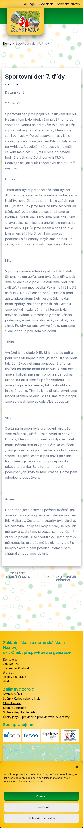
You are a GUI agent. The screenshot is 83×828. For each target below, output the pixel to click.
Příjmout (41, 796)
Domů (7, 43)
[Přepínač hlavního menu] (72, 16)
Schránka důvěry (68, 4)
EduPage (28, 4)
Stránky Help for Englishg (20, 712)
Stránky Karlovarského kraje (22, 698)
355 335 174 (11, 663)
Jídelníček (46, 4)
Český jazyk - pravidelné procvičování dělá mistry (36, 717)
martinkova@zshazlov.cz (19, 668)
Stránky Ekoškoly (14, 707)
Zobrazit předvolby (41, 818)
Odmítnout (41, 807)
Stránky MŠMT (13, 694)
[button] (77, 766)
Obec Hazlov (12, 703)
